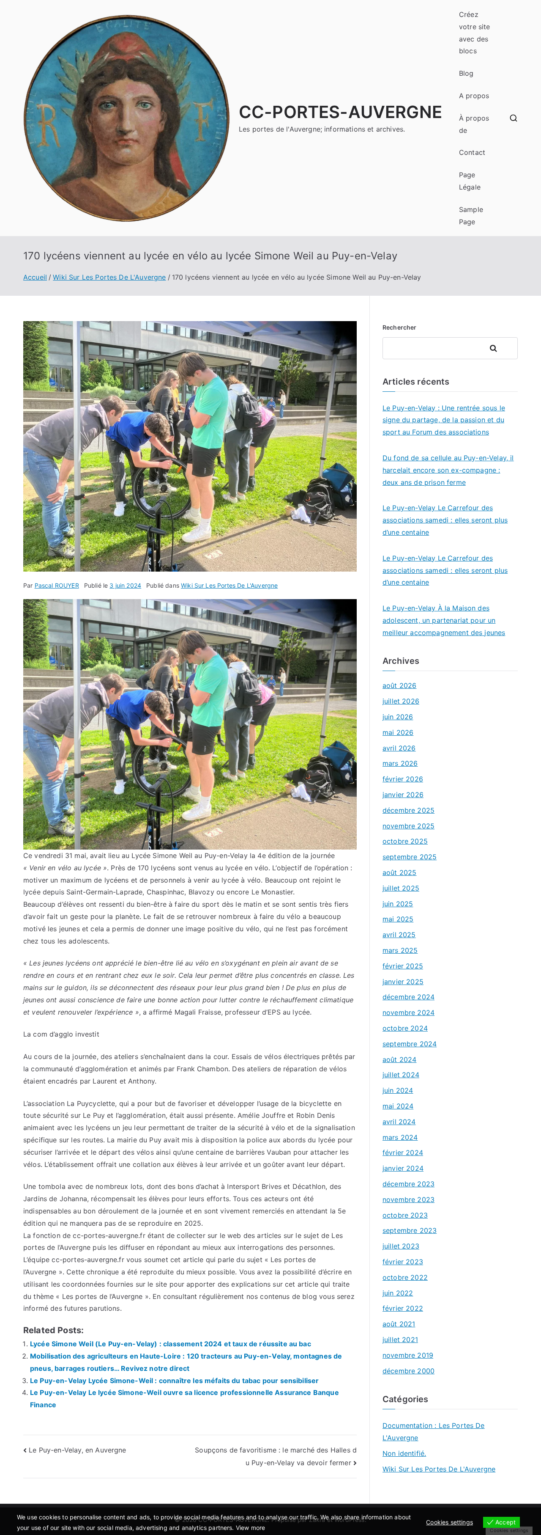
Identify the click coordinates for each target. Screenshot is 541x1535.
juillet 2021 (400, 1339)
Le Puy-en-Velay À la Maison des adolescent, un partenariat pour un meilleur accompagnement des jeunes (444, 620)
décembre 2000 (408, 1371)
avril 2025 (399, 934)
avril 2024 (399, 1121)
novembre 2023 (408, 1199)
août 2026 (399, 685)
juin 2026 (398, 716)
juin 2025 (398, 904)
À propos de (474, 124)
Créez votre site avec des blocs (474, 32)
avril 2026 (399, 748)
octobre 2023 (405, 1215)
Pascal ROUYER (57, 585)
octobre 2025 (405, 841)
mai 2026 (398, 732)
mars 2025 (400, 950)
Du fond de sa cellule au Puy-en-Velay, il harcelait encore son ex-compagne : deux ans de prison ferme (448, 470)
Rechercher (400, 327)
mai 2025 (398, 919)
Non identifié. (404, 1453)
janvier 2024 (403, 1168)
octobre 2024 (405, 1028)
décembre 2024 (408, 997)
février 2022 (403, 1308)
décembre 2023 (408, 1184)
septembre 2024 (410, 1044)
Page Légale (470, 181)
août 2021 (399, 1324)
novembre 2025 (408, 826)
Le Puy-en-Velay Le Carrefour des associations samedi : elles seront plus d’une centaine (445, 519)
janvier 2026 (403, 794)
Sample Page (471, 215)
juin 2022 (398, 1293)
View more (250, 1527)
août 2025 (399, 872)
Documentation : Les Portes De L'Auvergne (434, 1431)
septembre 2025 (410, 857)
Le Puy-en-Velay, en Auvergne (77, 1450)
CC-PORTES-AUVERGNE (340, 112)
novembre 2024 (408, 1012)
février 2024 (403, 1152)
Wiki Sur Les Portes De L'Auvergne (229, 585)
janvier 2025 (403, 981)
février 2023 (403, 1261)
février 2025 (403, 966)
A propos (474, 95)
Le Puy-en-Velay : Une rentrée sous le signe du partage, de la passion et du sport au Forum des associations (444, 420)
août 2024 (399, 1059)
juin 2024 (398, 1090)
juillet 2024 (401, 1074)
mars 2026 (400, 763)
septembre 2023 (410, 1230)
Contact (472, 152)
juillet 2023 (401, 1246)
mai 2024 (398, 1106)
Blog (466, 73)
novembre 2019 (408, 1355)
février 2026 (403, 779)
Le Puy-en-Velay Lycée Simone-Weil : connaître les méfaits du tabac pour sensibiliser (174, 1380)
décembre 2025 (408, 810)
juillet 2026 (401, 701)
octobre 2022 (405, 1277)
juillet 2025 (401, 888)
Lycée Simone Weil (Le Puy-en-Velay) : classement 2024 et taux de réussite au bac (170, 1344)
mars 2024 (400, 1137)
